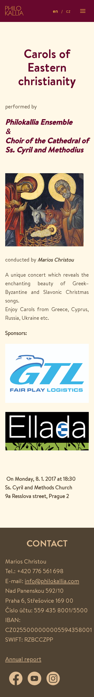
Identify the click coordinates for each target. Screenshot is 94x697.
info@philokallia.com (52, 581)
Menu (83, 11)
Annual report (23, 659)
